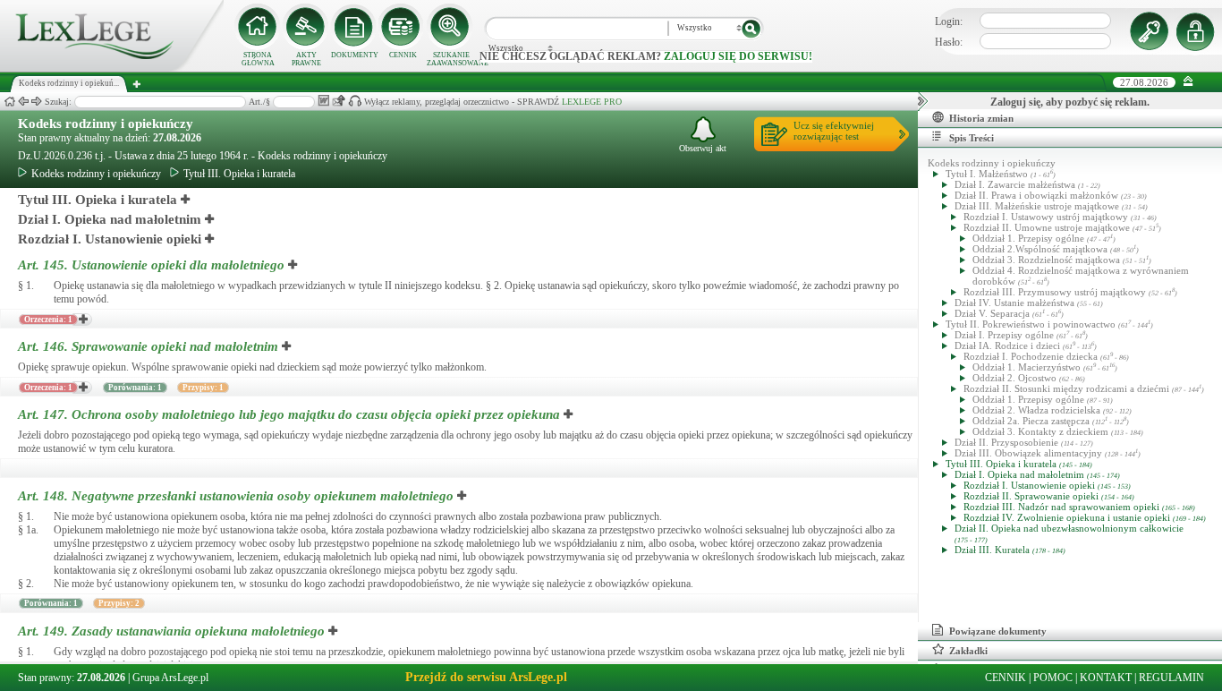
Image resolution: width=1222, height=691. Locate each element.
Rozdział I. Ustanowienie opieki (109, 239)
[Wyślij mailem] (338, 101)
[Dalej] (36, 102)
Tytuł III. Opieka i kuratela (239, 173)
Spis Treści (971, 137)
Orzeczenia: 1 (48, 319)
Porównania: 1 (135, 387)
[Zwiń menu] (1188, 82)
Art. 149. (171, 631)
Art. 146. (148, 346)
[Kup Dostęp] (402, 27)
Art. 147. (289, 414)
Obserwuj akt (702, 148)
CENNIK (403, 55)
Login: (949, 21)
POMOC (1053, 677)
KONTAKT (1106, 677)
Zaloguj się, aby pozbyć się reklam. (1070, 102)
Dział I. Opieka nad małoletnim (109, 219)
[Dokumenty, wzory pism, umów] (354, 27)
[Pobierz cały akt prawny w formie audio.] (354, 101)
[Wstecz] (23, 102)
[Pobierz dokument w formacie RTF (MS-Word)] (323, 101)
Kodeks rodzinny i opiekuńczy (105, 123)
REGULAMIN (1171, 677)
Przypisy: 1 (203, 387)
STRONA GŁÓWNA (258, 59)
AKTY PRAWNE (306, 59)
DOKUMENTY (354, 55)
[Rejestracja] (1198, 31)
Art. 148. (236, 496)
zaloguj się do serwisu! (738, 56)
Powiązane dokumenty (998, 631)
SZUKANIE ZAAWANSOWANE (451, 59)
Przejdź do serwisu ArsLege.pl (486, 677)
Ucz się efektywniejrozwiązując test (833, 130)
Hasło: (949, 42)
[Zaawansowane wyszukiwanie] (451, 27)
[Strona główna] (112, 68)
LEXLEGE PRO (592, 102)
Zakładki (968, 650)
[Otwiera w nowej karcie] (186, 199)
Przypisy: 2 (119, 603)
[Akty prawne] (306, 27)
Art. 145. (151, 265)
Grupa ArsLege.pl (170, 677)
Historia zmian (981, 118)
